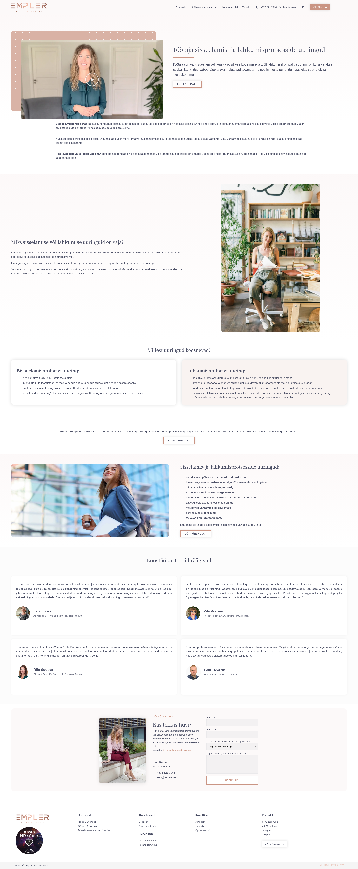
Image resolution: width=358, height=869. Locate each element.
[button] (92, 79)
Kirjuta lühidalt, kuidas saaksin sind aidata (228, 753)
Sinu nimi (211, 717)
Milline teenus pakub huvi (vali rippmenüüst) (229, 741)
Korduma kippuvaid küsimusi (176, 750)
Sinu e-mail (212, 729)
